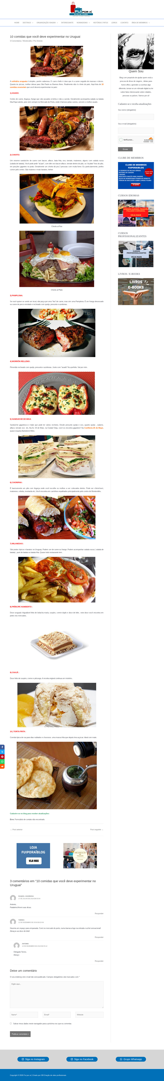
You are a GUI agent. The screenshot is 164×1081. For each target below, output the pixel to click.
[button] (32, 22)
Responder (99, 913)
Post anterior (16, 829)
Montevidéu (27, 41)
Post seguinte (96, 829)
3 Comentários (15, 41)
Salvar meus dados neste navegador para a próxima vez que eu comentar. (42, 1024)
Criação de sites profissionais (55, 1075)
